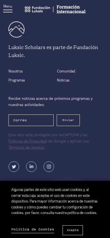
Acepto (73, 230)
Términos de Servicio (26, 147)
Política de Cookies (32, 229)
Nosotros (15, 71)
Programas (16, 80)
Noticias (63, 80)
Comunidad (66, 71)
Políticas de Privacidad (27, 141)
